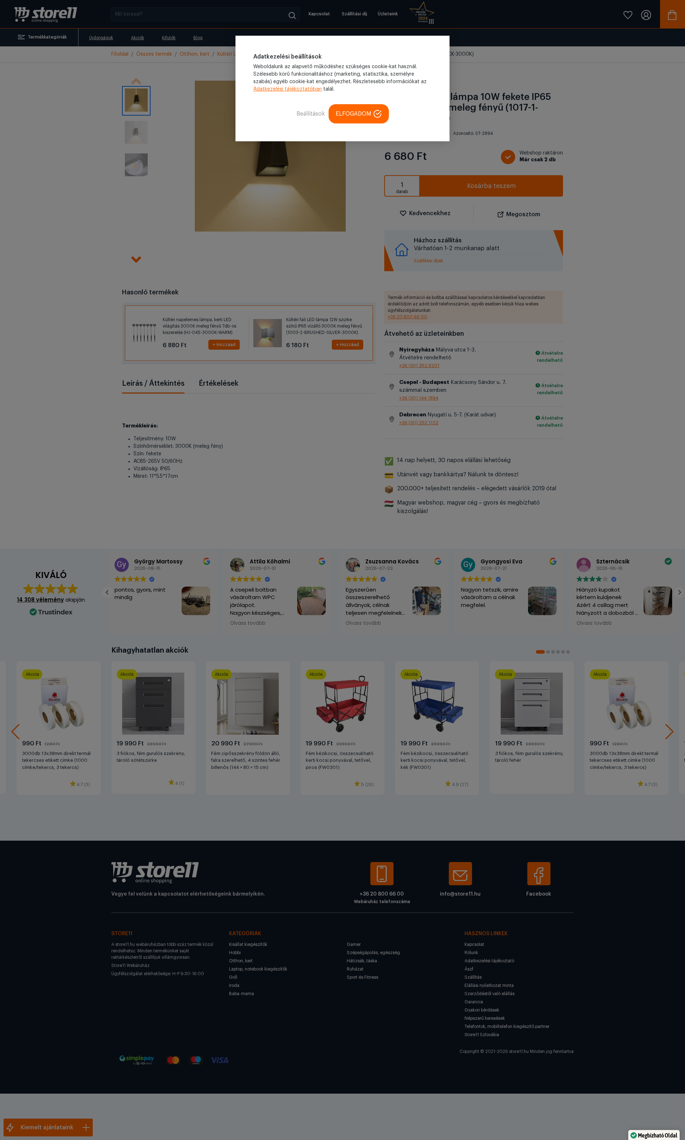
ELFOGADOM (353, 114)
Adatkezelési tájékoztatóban (287, 89)
